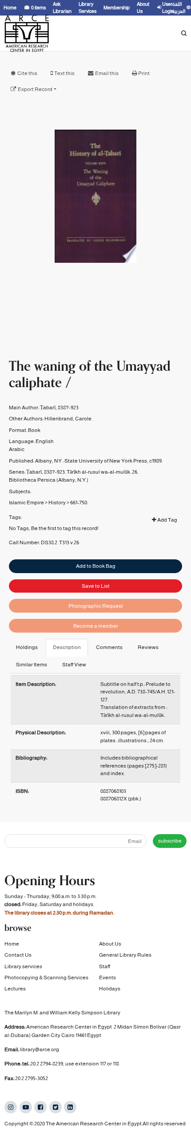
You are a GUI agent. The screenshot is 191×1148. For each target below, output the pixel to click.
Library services (23, 966)
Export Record (35, 89)
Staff (104, 966)
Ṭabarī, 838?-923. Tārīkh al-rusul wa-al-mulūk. (78, 472)
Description (67, 647)
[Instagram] (10, 1107)
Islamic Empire (26, 502)
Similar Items (31, 664)
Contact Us (18, 955)
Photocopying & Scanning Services (46, 977)
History (57, 502)
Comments (109, 647)
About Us (110, 944)
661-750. (79, 502)
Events (107, 977)
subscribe (170, 841)
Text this (64, 73)
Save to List (96, 586)
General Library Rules (125, 955)
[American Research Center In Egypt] (26, 33)
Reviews (148, 647)
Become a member (95, 626)
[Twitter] (55, 1107)
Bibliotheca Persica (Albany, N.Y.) (48, 480)
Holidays (109, 989)
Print (144, 73)
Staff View (74, 664)
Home (11, 944)
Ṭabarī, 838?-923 (59, 407)
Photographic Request (95, 606)
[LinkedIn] (70, 1107)
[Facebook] (40, 1107)
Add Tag (166, 520)
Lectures (15, 989)
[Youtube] (26, 1107)
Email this (107, 73)
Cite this (27, 73)
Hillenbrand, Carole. (68, 419)
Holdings (27, 647)
